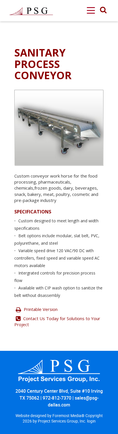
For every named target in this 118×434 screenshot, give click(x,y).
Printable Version (40, 309)
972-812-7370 (57, 398)
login (91, 421)
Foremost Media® (68, 415)
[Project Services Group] (31, 3)
